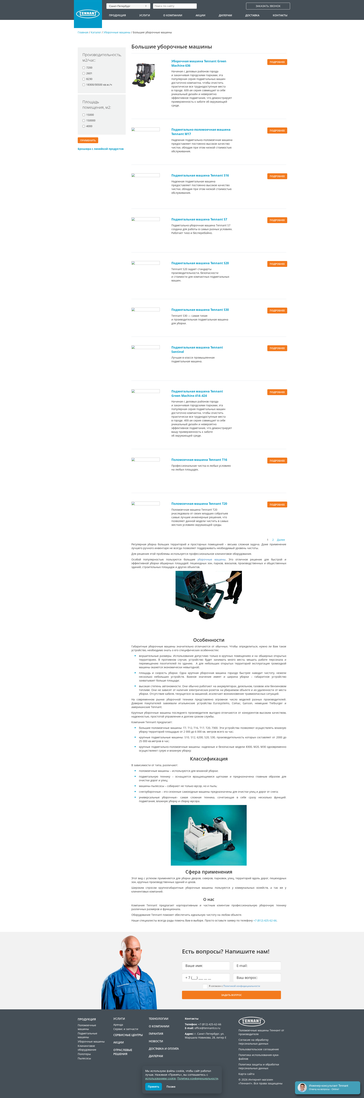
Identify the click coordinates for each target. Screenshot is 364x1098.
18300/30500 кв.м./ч (99, 84)
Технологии (158, 1019)
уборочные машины (212, 559)
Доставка (252, 15)
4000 (89, 126)
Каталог (96, 32)
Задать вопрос (231, 995)
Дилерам (225, 15)
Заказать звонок (268, 6)
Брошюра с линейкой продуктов (101, 149)
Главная (83, 32)
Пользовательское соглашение (258, 1049)
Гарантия (156, 1033)
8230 (89, 79)
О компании (172, 15)
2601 (89, 73)
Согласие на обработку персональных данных (253, 1041)
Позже (170, 1086)
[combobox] (128, 6)
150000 (90, 120)
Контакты (280, 15)
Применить (88, 140)
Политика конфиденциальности (197, 1078)
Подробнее (277, 62)
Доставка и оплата (164, 1048)
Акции (200, 15)
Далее (281, 540)
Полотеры (84, 1054)
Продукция (117, 15)
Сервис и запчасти (125, 1029)
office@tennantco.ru (207, 1028)
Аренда (118, 1024)
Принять (153, 1086)
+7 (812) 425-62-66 (265, 920)
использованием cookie (160, 1078)
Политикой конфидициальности (241, 985)
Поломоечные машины (87, 1027)
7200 (89, 67)
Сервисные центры (128, 1035)
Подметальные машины (87, 1035)
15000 (90, 114)
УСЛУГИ (144, 15)
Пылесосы (84, 1058)
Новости (156, 1041)
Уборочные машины (117, 32)
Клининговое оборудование (87, 1047)
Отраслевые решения (122, 1052)
